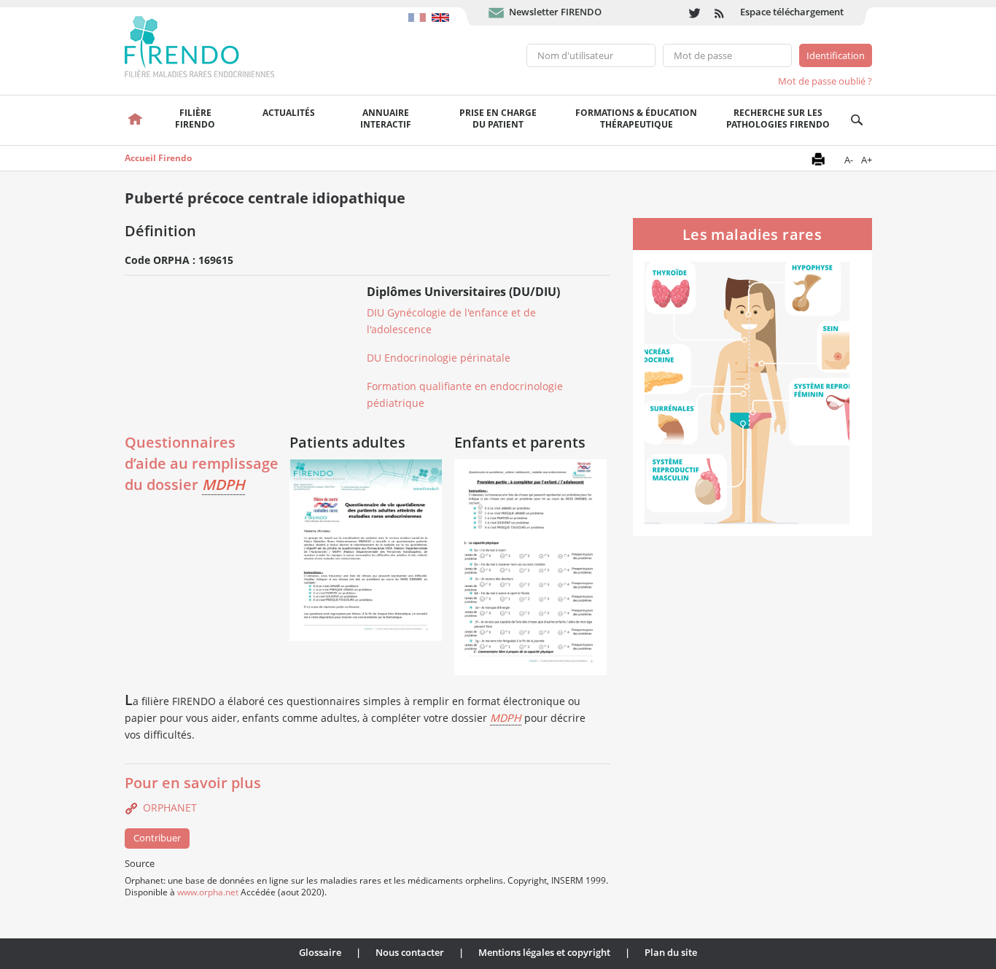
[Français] (420, 10)
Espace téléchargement (792, 11)
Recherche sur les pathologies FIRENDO (778, 118)
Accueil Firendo (158, 158)
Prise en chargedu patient (498, 118)
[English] (442, 10)
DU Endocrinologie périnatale (438, 358)
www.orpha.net (207, 892)
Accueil (136, 120)
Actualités (288, 112)
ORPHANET (170, 807)
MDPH (223, 484)
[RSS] (720, 13)
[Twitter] (694, 13)
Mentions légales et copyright (544, 952)
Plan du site (671, 952)
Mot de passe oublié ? (825, 80)
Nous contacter (410, 952)
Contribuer (157, 837)
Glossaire (320, 952)
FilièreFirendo (195, 118)
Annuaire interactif (385, 118)
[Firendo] (213, 45)
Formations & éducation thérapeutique (636, 118)
